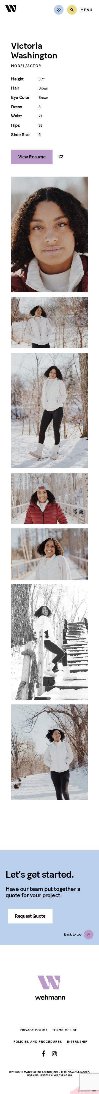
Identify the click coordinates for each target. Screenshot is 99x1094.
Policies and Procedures (37, 1042)
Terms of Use (64, 1030)
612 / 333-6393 (63, 1075)
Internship (77, 1042)
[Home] (11, 15)
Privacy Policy (33, 1030)
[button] (79, 934)
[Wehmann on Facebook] (43, 1053)
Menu (86, 10)
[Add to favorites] (61, 157)
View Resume (31, 157)
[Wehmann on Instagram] (54, 1053)
